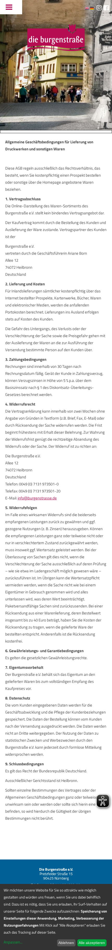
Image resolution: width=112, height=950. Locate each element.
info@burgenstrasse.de (37, 498)
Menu (11, 7)
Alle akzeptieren (92, 943)
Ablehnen (66, 943)
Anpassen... (13, 942)
